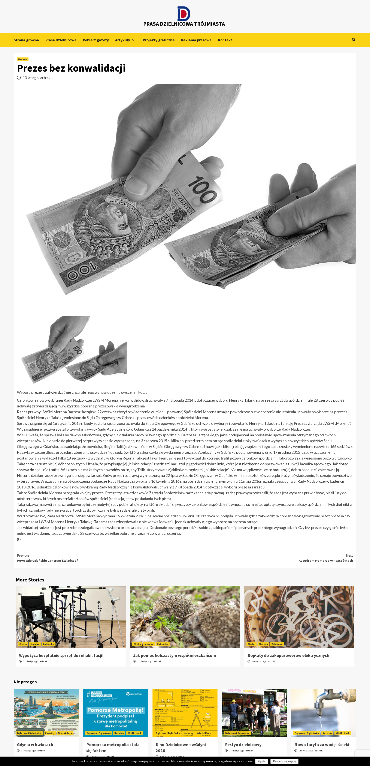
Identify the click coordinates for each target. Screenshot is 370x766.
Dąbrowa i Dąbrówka (29, 733)
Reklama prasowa (196, 40)
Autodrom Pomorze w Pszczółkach (326, 558)
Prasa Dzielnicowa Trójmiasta (184, 23)
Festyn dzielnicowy (243, 744)
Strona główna (26, 40)
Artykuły (122, 40)
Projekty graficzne (159, 40)
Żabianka (48, 644)
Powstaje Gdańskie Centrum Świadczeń (47, 558)
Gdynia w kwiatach (35, 744)
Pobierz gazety (96, 40)
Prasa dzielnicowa (60, 40)
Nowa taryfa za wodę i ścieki (321, 744)
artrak (45, 77)
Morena (22, 59)
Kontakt (225, 40)
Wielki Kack (65, 733)
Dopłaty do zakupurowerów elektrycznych (288, 655)
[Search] (353, 40)
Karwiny (50, 733)
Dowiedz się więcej (284, 761)
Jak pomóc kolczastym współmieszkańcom (174, 655)
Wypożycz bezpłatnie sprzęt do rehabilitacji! (61, 655)
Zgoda (262, 761)
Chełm (23, 644)
